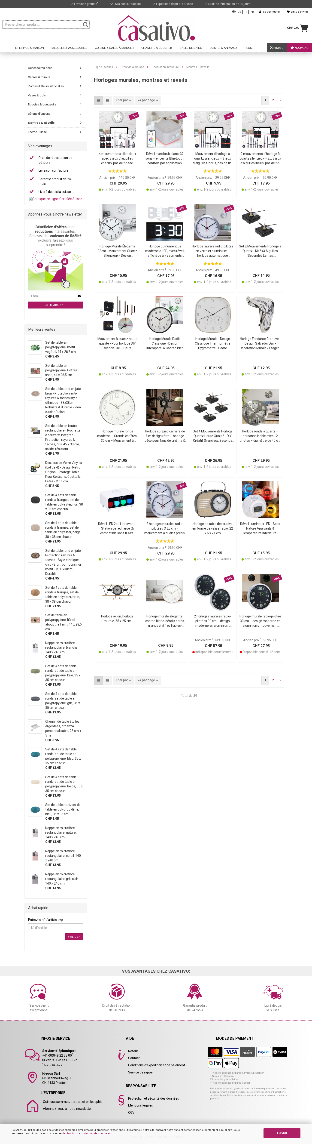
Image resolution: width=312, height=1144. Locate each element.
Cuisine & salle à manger (114, 47)
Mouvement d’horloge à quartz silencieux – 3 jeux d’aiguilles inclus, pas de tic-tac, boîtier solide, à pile (213, 159)
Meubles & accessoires (69, 47)
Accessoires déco (40, 68)
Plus (248, 47)
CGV (131, 1112)
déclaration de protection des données (86, 1133)
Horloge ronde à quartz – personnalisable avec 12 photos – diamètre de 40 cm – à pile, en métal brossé (260, 436)
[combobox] (148, 100)
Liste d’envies (299, 11)
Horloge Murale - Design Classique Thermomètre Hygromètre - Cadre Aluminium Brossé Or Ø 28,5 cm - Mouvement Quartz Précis (212, 344)
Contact (134, 1058)
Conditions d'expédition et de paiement (156, 1065)
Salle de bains (191, 47)
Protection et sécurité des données (153, 1098)
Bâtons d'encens (39, 113)
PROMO (278, 47)
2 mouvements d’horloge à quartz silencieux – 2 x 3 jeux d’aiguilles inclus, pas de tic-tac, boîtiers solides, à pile (260, 159)
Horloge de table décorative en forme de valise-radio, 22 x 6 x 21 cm (212, 528)
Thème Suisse (37, 132)
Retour (133, 1051)
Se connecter (270, 11)
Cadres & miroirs (39, 77)
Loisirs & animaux (223, 47)
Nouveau (301, 47)
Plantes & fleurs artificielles (46, 86)
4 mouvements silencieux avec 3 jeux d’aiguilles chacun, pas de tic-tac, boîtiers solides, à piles (117, 159)
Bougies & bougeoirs (42, 104)
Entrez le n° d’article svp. (46, 920)
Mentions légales (140, 1105)
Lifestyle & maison (29, 47)
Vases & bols (37, 95)
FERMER (282, 1133)
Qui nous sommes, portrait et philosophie (73, 1102)
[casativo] (156, 28)
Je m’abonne (55, 305)
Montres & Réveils (41, 122)
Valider (74, 936)
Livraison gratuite (86, 4)
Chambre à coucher (156, 47)
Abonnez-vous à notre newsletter (67, 1108)
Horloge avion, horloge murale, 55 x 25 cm (117, 618)
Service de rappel (140, 1072)
